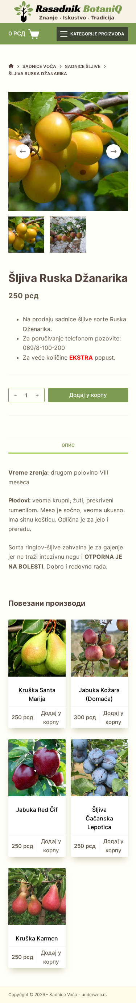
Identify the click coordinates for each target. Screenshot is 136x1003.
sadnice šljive (73, 319)
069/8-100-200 (44, 347)
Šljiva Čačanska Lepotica (99, 818)
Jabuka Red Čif (37, 809)
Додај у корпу (88, 394)
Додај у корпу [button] (51, 717)
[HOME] (11, 66)
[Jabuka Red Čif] (37, 767)
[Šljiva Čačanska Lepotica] (99, 767)
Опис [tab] (68, 445)
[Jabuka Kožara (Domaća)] (99, 648)
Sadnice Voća (63, 994)
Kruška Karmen (37, 938)
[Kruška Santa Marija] (37, 648)
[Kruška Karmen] (37, 896)
